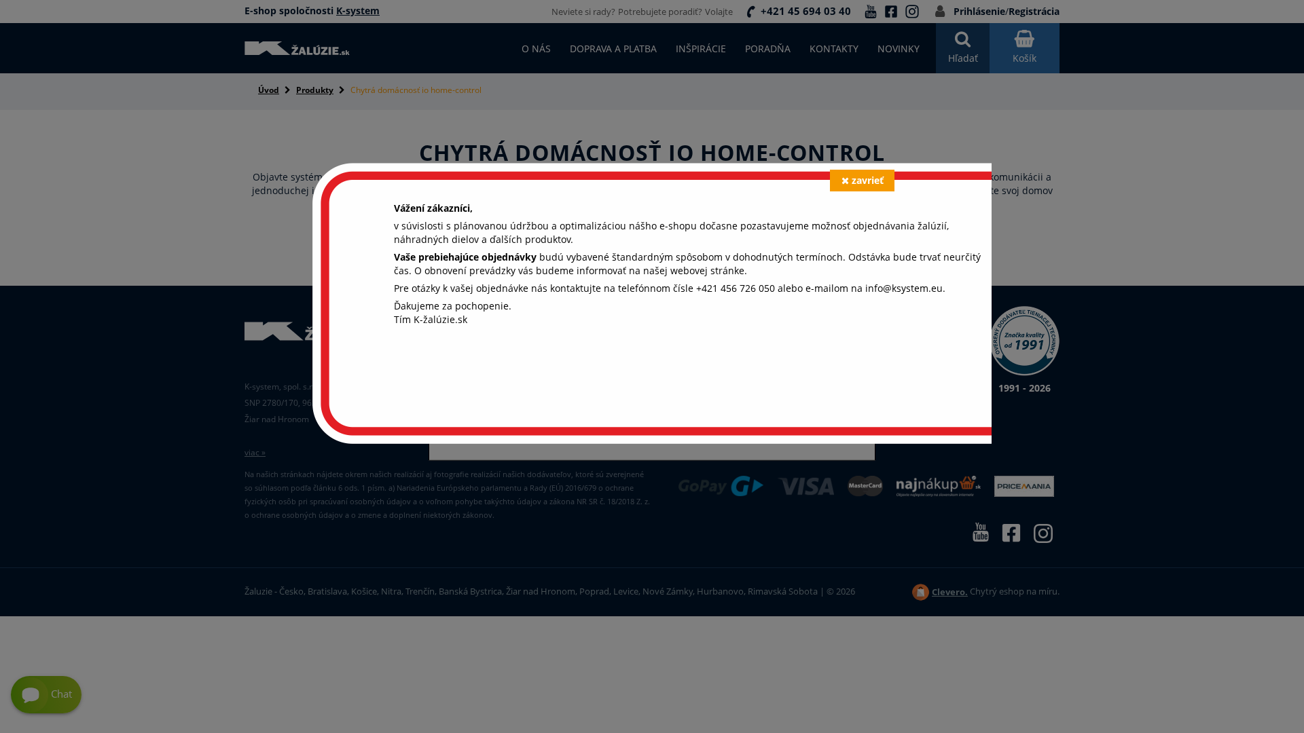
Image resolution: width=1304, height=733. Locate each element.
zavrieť (868, 180)
